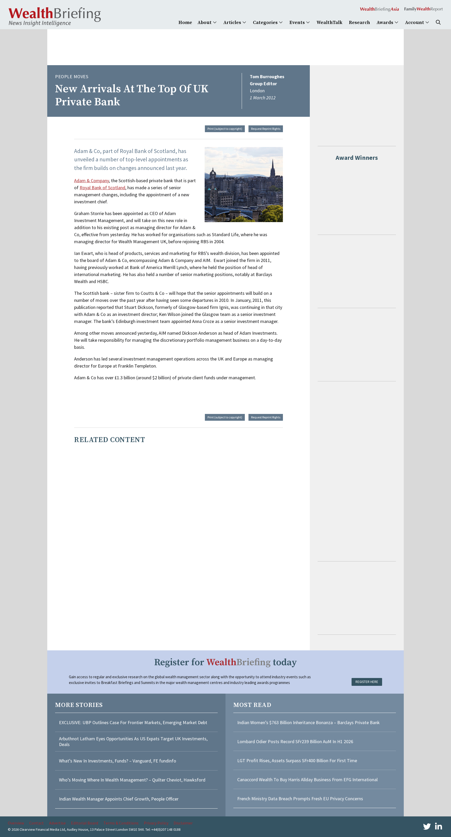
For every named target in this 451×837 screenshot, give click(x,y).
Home (185, 23)
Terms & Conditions (121, 823)
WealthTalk (329, 23)
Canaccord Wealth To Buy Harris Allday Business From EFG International (307, 780)
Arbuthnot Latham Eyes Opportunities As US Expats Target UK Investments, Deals (133, 741)
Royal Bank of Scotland (102, 188)
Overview (16, 823)
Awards (385, 23)
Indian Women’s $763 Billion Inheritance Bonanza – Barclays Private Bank (308, 722)
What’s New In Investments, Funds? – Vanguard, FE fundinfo (117, 761)
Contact (36, 823)
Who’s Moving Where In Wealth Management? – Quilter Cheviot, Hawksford (132, 780)
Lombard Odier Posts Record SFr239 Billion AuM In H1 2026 (295, 741)
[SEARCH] (438, 22)
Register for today (225, 662)
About (205, 23)
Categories (266, 23)
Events (297, 23)
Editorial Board (84, 823)
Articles (232, 23)
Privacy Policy (156, 823)
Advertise (57, 823)
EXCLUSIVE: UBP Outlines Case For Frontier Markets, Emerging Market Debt (133, 722)
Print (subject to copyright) (224, 129)
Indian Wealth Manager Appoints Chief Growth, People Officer (119, 799)
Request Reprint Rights (265, 129)
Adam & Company (91, 181)
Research (359, 23)
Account (415, 23)
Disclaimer (183, 823)
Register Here (366, 682)
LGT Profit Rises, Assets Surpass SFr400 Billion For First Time (297, 760)
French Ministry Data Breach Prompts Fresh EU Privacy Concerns (300, 799)
